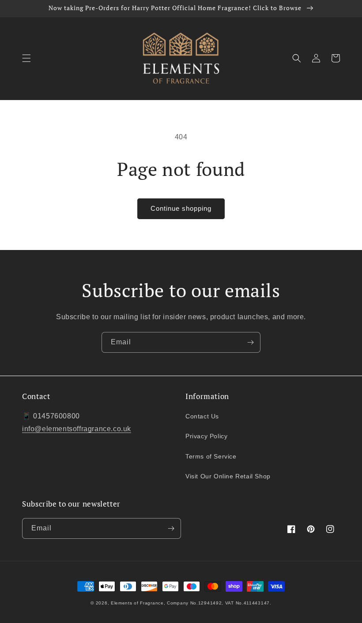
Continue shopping (181, 208)
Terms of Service (211, 456)
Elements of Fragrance (137, 603)
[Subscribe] (250, 342)
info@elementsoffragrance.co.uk (76, 429)
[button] (26, 58)
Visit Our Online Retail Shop (228, 476)
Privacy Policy (206, 436)
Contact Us (202, 416)
